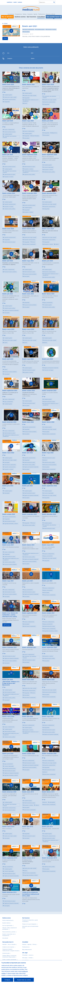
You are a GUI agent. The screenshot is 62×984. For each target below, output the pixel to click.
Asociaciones (11, 14)
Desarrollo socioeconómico (10, 99)
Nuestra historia (6, 923)
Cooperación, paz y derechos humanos (49, 97)
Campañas (30, 14)
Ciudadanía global (40, 29)
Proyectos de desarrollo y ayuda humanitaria (30, 920)
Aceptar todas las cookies (24, 980)
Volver (5, 23)
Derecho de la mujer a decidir (10, 97)
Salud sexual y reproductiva (29, 244)
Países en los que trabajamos (29, 924)
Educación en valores (51, 29)
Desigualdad (7, 101)
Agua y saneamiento (48, 302)
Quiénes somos (20, 17)
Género (25, 103)
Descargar (7, 625)
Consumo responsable (48, 167)
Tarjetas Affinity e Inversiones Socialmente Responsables (9, 956)
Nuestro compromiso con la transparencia (8, 934)
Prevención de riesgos (48, 370)
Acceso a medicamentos (29, 29)
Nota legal (24, 957)
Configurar (7, 980)
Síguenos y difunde (50, 14)
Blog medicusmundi (27, 949)
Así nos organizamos (7, 925)
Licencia (31, 955)
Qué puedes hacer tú (7, 942)
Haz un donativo (12, 944)
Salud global (26, 31)
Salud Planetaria (35, 135)
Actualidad (41, 17)
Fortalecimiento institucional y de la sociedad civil (30, 100)
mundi (10, 682)
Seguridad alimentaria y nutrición (11, 523)
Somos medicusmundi (7, 920)
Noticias (24, 14)
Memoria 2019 (6, 685)
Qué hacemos (31, 17)
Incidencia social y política (29, 174)
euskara (20, 2)
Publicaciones (41, 14)
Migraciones (54, 132)
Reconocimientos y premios (9, 932)
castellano (9, 2)
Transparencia (18, 14)
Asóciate (4, 944)
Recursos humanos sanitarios (10, 271)
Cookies (30, 957)
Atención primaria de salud (9, 131)
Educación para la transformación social (30, 927)
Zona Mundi (5, 938)
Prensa (34, 944)
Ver (6, 38)
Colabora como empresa (8, 947)
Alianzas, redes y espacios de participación (9, 928)
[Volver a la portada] (31, 8)
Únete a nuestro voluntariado (9, 959)
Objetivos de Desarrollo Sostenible (11, 310)
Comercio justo (6, 953)
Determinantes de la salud (9, 174)
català (15, 2)
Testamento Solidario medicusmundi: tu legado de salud (10, 949)
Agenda (35, 14)
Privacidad (24, 955)
